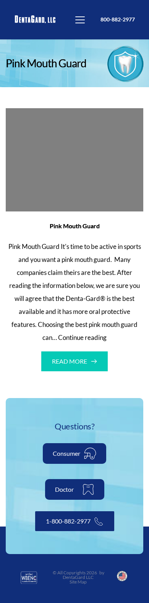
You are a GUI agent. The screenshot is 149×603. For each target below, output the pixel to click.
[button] (80, 19)
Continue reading (82, 337)
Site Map (78, 582)
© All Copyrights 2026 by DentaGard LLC (79, 575)
